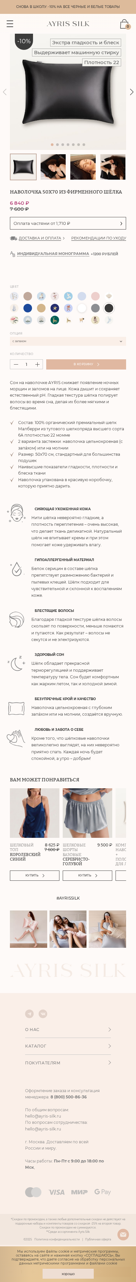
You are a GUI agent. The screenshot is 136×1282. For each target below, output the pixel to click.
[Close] (126, 525)
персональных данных (89, 693)
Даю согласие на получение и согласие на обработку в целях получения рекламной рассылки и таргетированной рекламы (71, 696)
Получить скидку (65, 676)
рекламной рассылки (98, 690)
